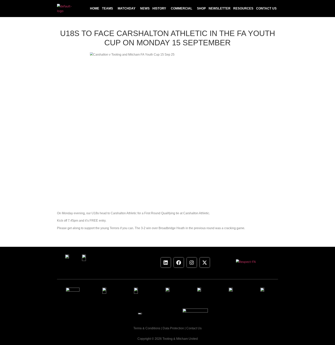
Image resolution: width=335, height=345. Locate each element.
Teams (107, 8)
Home (94, 8)
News (145, 8)
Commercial (181, 8)
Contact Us (266, 8)
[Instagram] (192, 262)
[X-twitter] (205, 262)
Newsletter (220, 8)
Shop (201, 8)
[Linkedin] (166, 262)
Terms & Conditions (146, 328)
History (159, 8)
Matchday (127, 8)
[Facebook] (179, 262)
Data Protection (173, 328)
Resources (243, 8)
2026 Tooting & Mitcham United (176, 338)
